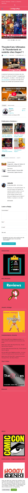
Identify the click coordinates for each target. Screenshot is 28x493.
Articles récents (11, 105)
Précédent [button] (3, 26)
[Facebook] (23, 110)
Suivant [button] (25, 26)
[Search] (14, 5)
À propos (4, 105)
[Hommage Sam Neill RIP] (14, 26)
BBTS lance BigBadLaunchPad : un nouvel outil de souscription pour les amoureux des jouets (13, 341)
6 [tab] (16, 40)
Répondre (10, 200)
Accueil (3, 1)
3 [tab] (11, 40)
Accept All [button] (14, 489)
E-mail (3, 227)
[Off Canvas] (2, 8)
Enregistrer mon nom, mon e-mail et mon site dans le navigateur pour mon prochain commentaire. (13, 239)
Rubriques (8, 1)
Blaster (5, 55)
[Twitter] (24, 110)
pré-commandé (5, 79)
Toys (3, 155)
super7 (18, 157)
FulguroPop (11, 113)
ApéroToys (4, 3)
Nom (3, 222)
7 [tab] (18, 40)
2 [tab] (9, 40)
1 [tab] (8, 40)
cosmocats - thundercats (9, 157)
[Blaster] (5, 111)
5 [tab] (14, 40)
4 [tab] (13, 40)
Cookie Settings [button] (6, 489)
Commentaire (5, 210)
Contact (13, 1)
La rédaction (18, 1)
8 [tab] (19, 40)
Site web (4, 232)
